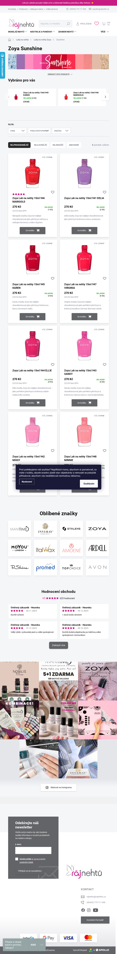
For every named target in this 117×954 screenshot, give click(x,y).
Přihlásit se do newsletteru (30, 871)
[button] (105, 96)
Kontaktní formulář (95, 920)
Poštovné (23, 9)
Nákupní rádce (36, 9)
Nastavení (27, 481)
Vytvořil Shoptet (80, 950)
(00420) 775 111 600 (96, 902)
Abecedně (74, 145)
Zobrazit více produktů (58, 74)
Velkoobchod (52, 9)
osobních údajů (26, 862)
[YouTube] (95, 909)
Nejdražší (58, 145)
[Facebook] (83, 909)
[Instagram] (89, 909)
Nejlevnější (40, 145)
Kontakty (12, 9)
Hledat (68, 23)
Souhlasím (88, 483)
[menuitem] (18, 31)
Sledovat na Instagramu (61, 787)
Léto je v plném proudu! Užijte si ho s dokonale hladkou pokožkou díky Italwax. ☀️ (58, 3)
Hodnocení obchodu (58, 591)
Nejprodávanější (19, 145)
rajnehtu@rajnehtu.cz (96, 897)
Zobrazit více (58, 645)
